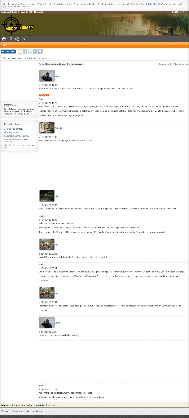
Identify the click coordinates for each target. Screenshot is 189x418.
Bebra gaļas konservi (13, 129)
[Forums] (17, 39)
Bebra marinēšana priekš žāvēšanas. (15, 140)
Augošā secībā (166, 64)
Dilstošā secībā (181, 64)
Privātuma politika (21, 411)
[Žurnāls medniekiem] (10, 39)
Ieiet (174, 12)
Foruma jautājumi (75, 64)
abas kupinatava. (12, 132)
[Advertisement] (19, 80)
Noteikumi (37, 411)
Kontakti (5, 411)
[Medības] (23, 39)
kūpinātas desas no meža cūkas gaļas (19, 146)
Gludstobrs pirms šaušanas (16, 136)
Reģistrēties (182, 12)
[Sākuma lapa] (3, 39)
